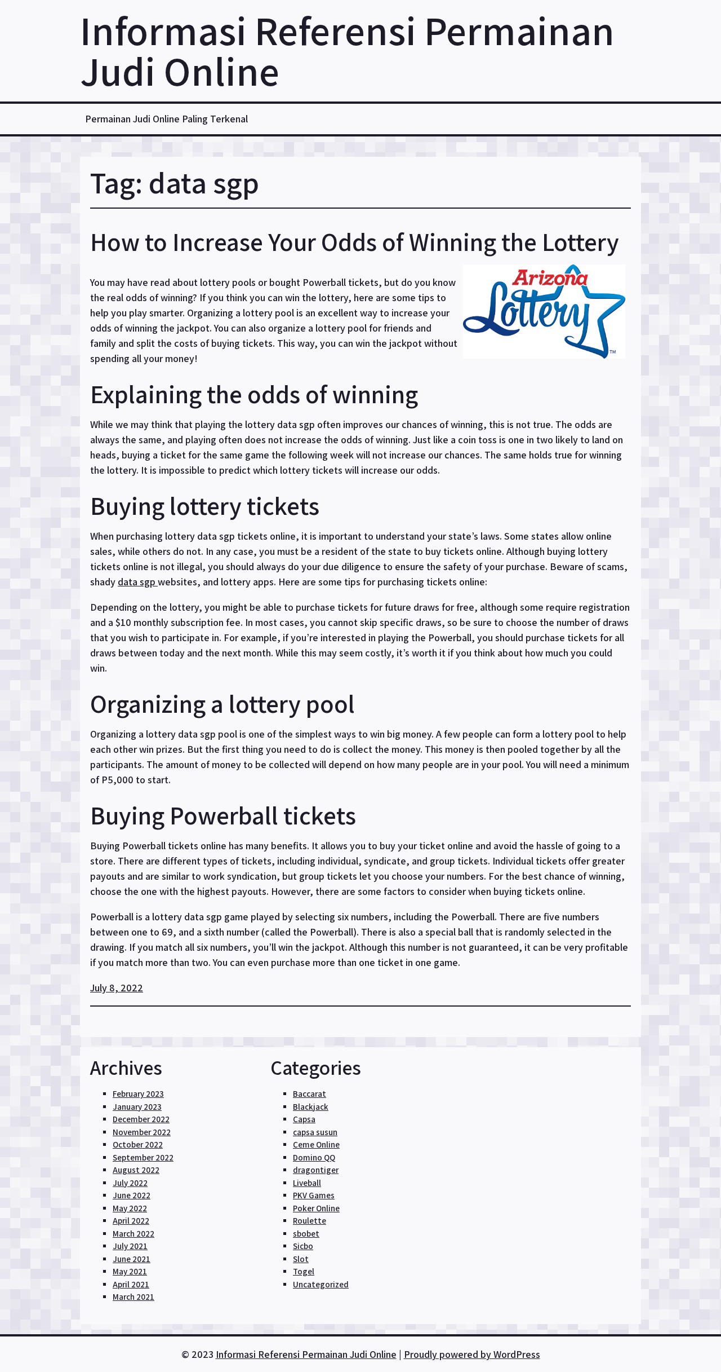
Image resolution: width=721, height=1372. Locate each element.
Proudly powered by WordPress (472, 1354)
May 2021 (130, 1271)
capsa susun (315, 1132)
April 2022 (131, 1220)
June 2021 (131, 1259)
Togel (303, 1271)
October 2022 (138, 1144)
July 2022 (130, 1182)
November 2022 (142, 1132)
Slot (301, 1259)
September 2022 (143, 1157)
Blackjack (310, 1106)
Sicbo (303, 1246)
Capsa (304, 1119)
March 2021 (133, 1296)
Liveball (307, 1182)
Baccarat (309, 1093)
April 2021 (131, 1284)
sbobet (306, 1233)
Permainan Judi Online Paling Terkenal (166, 118)
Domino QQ (314, 1157)
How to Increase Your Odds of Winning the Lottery (354, 241)
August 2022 (136, 1169)
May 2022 (130, 1208)
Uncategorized (321, 1284)
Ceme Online (316, 1144)
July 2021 (130, 1246)
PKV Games (314, 1195)
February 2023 (138, 1093)
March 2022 (133, 1233)
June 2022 (131, 1195)
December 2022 (141, 1119)
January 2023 (137, 1106)
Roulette (309, 1220)
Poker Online (316, 1208)
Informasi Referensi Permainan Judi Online (347, 50)
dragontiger (316, 1169)
